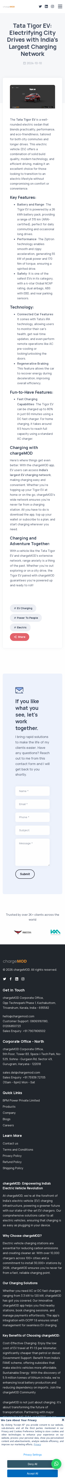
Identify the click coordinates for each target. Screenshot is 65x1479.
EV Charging (24, 608)
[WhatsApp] (56, 1464)
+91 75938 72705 (34, 1077)
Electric (22, 627)
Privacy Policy (12, 1156)
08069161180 (38, 1021)
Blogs (6, 1119)
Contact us (10, 1143)
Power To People (27, 618)
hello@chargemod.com (18, 1016)
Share (21, 637)
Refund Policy (12, 1162)
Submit (25, 874)
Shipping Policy (13, 1168)
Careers (8, 1125)
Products (9, 1107)
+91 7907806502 (34, 1031)
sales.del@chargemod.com (21, 1072)
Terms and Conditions (18, 1150)
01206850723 (12, 1026)
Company (9, 1113)
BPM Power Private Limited (21, 1100)
